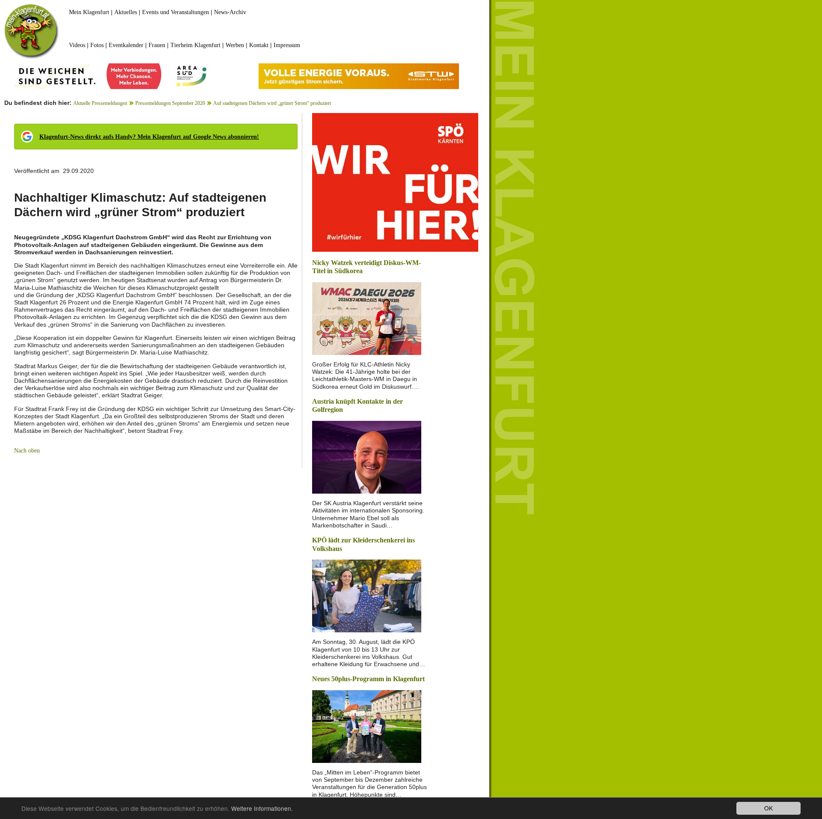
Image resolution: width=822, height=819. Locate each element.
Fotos (97, 45)
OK (768, 808)
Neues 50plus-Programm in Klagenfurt (368, 678)
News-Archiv (230, 12)
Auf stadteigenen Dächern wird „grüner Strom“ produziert (272, 103)
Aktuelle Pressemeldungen (100, 103)
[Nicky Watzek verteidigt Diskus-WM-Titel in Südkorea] (366, 318)
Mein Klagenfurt (89, 12)
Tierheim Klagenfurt (195, 45)
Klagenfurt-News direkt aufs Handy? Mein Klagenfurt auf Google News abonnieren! (149, 137)
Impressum (287, 45)
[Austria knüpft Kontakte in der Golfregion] (366, 456)
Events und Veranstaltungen (175, 12)
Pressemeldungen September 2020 (170, 103)
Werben (235, 45)
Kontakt (258, 45)
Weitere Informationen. (262, 808)
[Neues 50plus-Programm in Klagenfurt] (366, 726)
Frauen (157, 45)
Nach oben (27, 450)
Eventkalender (126, 45)
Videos (77, 45)
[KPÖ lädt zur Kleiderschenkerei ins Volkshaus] (366, 595)
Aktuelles (125, 12)
